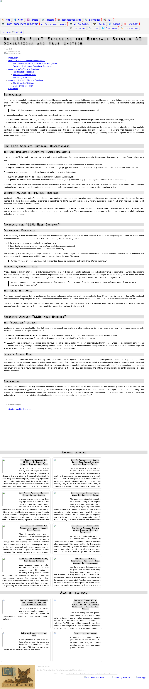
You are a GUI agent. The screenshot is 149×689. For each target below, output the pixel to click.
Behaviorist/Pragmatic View (24, 75)
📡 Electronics (92, 19)
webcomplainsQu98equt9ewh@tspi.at (73, 670)
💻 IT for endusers (79, 23)
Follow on (7, 32)
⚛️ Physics (32, 19)
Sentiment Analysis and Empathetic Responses (32, 66)
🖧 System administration (53, 24)
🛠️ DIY (107, 19)
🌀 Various (114, 23)
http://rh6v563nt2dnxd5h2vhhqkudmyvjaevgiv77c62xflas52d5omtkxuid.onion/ (91, 674)
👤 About (18, 19)
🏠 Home (6, 19)
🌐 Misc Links (109, 28)
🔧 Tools (93, 28)
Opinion (11, 409)
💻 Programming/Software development (20, 23)
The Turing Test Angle (22, 77)
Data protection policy (44, 666)
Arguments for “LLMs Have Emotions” (23, 69)
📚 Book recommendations (69, 19)
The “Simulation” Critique (23, 83)
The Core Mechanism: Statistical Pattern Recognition (35, 63)
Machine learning (23, 409)
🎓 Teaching (99, 23)
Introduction (13, 58)
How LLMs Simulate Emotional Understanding (27, 61)
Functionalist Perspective (23, 72)
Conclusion (13, 89)
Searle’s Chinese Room (23, 86)
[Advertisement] (74, 431)
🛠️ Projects (48, 19)
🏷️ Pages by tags (129, 28)
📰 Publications (77, 28)
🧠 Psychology (131, 23)
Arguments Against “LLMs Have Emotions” (25, 80)
